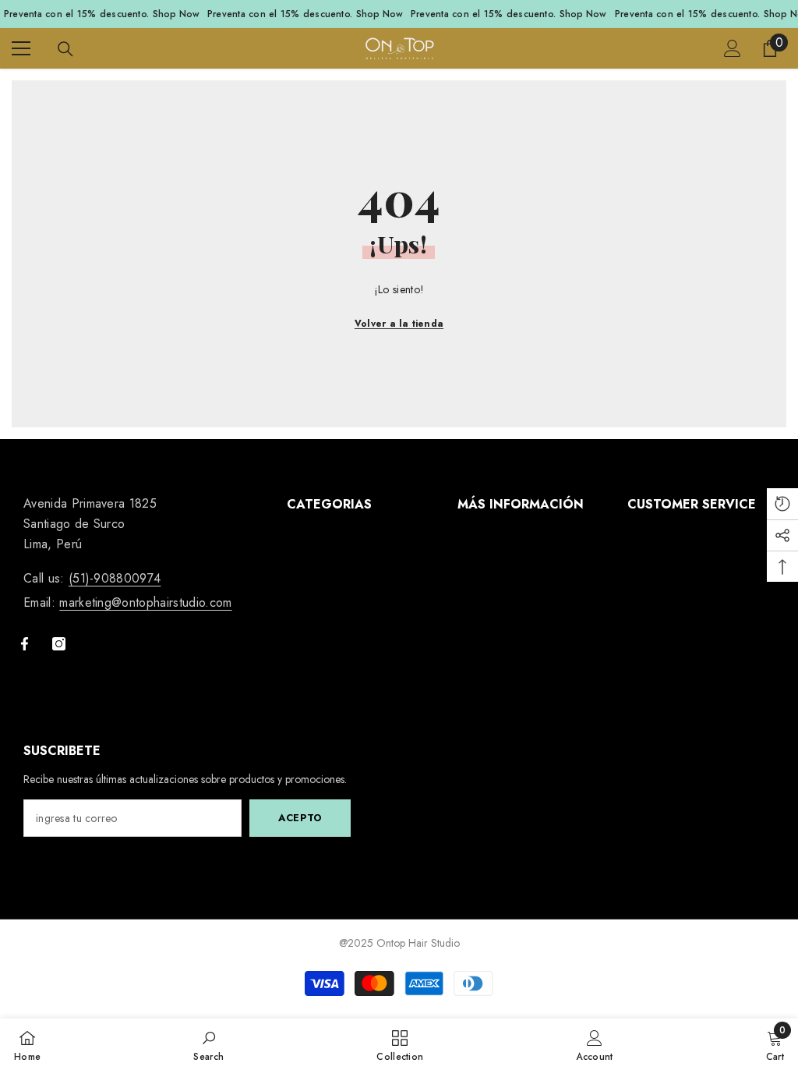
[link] (208, 1044)
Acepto (300, 817)
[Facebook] (24, 643)
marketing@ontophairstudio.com (145, 602)
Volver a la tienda (399, 324)
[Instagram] (59, 643)
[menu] (21, 48)
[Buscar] (65, 49)
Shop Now (176, 14)
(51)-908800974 (115, 578)
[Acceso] (732, 48)
